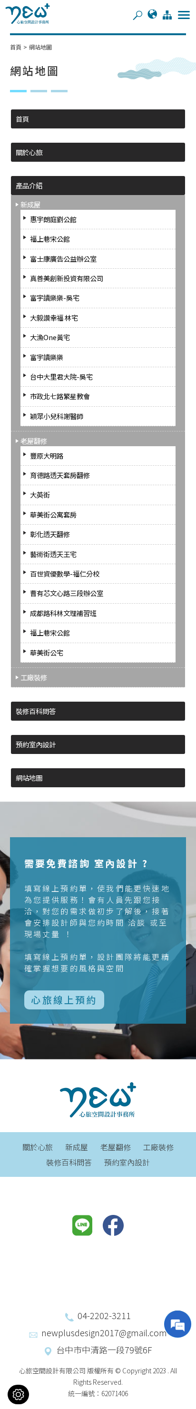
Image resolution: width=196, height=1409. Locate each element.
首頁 (15, 47)
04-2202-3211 (104, 1315)
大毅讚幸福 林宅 (54, 318)
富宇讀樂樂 (46, 357)
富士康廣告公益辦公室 (63, 259)
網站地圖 (29, 778)
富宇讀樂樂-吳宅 (54, 298)
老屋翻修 (33, 441)
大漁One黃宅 (50, 337)
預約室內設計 (36, 744)
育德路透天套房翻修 (60, 475)
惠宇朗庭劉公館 (53, 219)
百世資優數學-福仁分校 (64, 573)
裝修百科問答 (36, 711)
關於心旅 (29, 152)
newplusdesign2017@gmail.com (104, 1332)
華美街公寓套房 (53, 514)
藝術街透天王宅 (53, 554)
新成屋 (30, 204)
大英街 (40, 494)
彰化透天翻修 (50, 534)
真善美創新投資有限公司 (66, 278)
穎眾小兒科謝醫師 (56, 416)
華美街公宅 (46, 652)
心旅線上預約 (64, 1000)
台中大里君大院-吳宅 (61, 377)
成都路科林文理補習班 (63, 613)
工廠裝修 (33, 677)
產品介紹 (29, 185)
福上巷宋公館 (50, 239)
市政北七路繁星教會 (60, 396)
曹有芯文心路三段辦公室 (66, 593)
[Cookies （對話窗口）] (18, 1394)
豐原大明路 (46, 455)
